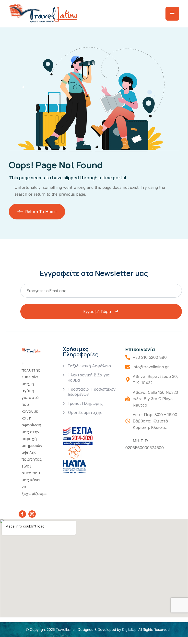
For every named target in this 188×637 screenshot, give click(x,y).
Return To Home (41, 211)
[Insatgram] (32, 514)
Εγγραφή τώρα (97, 311)
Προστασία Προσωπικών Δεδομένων (92, 392)
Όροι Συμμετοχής (85, 412)
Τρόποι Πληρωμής (85, 403)
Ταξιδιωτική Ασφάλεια (89, 365)
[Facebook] (22, 514)
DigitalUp (129, 629)
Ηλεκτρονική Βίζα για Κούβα (89, 378)
